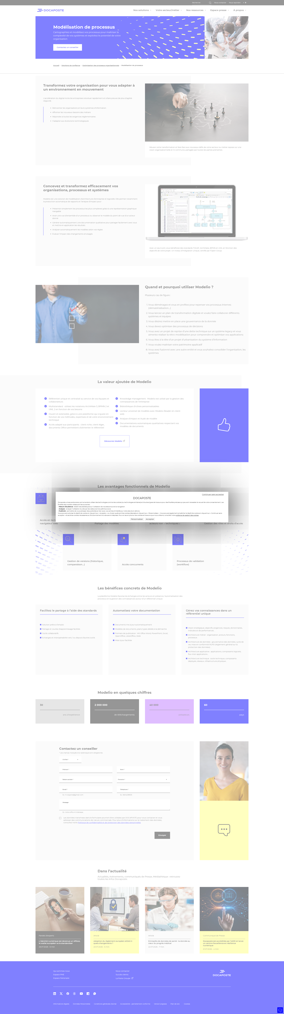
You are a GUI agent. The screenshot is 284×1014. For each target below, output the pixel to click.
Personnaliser (137, 519)
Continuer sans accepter (213, 494)
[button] (280, 1010)
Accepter (150, 519)
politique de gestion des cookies (187, 515)
